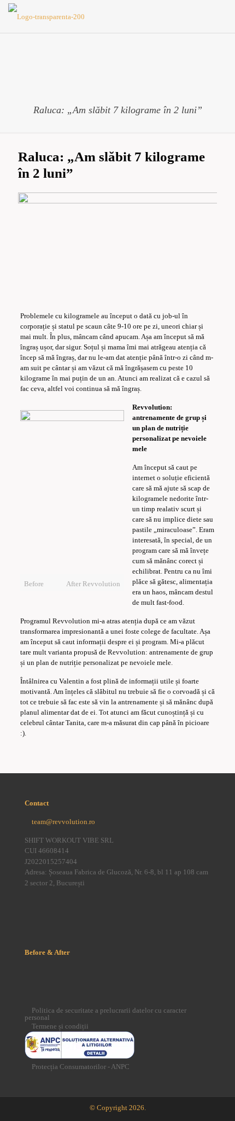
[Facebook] (30, 908)
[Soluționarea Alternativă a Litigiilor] (79, 1056)
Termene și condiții (60, 1026)
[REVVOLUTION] (46, 16)
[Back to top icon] (212, 1098)
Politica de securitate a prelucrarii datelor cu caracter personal (105, 1013)
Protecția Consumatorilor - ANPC (81, 1066)
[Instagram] (48, 908)
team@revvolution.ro (63, 822)
